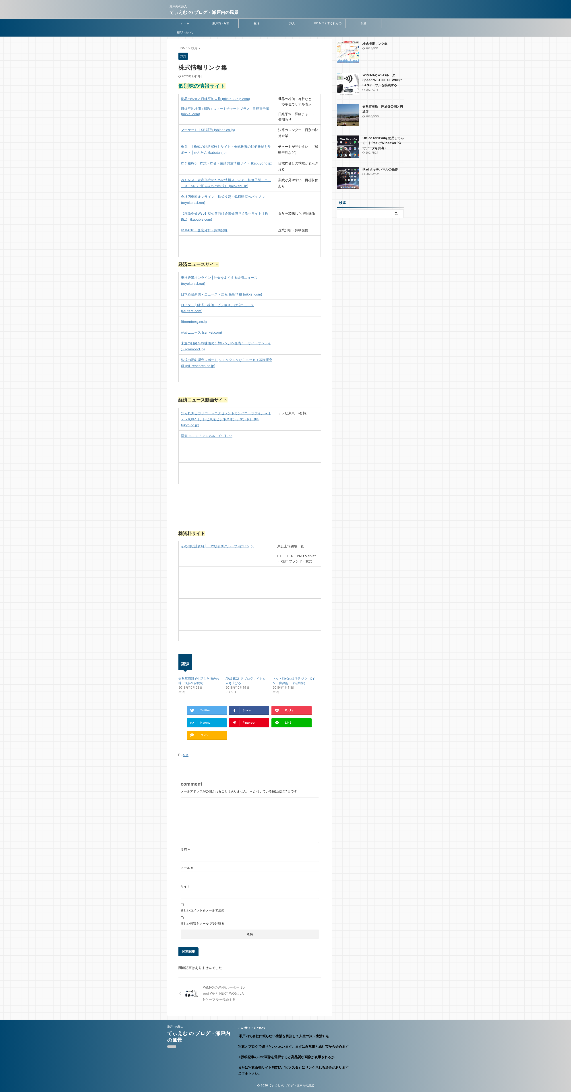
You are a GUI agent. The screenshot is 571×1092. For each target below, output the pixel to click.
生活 (256, 23)
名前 (185, 849)
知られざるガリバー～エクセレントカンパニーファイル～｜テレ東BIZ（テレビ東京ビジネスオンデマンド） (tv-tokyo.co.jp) (226, 419)
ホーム (185, 23)
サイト (185, 886)
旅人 (292, 23)
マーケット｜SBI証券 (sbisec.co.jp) (208, 130)
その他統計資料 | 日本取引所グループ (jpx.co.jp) (217, 546)
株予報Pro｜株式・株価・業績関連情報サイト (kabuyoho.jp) (226, 163)
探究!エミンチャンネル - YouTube (206, 436)
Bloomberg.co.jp (194, 322)
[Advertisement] (370, 251)
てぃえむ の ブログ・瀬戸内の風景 (204, 12)
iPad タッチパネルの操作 (380, 169)
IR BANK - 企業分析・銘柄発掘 (204, 230)
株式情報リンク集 (374, 43)
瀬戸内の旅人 (175, 1026)
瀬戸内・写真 (221, 23)
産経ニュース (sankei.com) (201, 332)
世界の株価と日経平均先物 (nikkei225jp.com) (215, 99)
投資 (363, 23)
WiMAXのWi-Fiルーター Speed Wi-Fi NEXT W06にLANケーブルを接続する (382, 80)
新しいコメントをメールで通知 (202, 910)
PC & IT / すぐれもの (327, 23)
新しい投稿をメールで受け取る (202, 923)
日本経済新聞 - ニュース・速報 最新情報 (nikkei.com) (221, 294)
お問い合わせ (185, 32)
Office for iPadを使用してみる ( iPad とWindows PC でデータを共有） (383, 143)
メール (187, 868)
